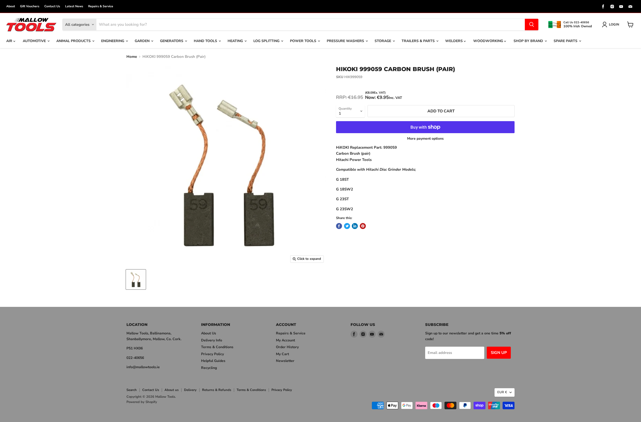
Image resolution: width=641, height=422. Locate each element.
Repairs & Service (100, 6)
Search (131, 390)
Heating (236, 41)
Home (131, 57)
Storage (383, 41)
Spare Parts (566, 41)
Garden (142, 41)
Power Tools (303, 41)
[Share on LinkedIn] (355, 226)
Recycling (209, 367)
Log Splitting (266, 41)
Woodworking (488, 41)
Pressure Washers (346, 41)
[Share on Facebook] (339, 226)
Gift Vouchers (29, 6)
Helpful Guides (213, 360)
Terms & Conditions (217, 347)
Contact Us (52, 6)
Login (614, 24)
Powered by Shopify (141, 402)
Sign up (499, 352)
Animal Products (74, 41)
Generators (172, 41)
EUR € (502, 392)
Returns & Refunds (216, 390)
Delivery (190, 390)
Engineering (113, 41)
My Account (285, 340)
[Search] (531, 24)
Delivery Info (211, 340)
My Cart (282, 354)
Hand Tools (206, 41)
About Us (208, 333)
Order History (287, 347)
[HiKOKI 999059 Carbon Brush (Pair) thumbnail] (136, 279)
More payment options (425, 139)
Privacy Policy (212, 354)
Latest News (74, 6)
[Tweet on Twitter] (347, 226)
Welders (454, 41)
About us (172, 390)
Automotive (35, 41)
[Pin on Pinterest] (363, 226)
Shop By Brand (529, 41)
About (10, 6)
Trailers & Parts (419, 41)
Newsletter (285, 360)
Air (9, 41)
